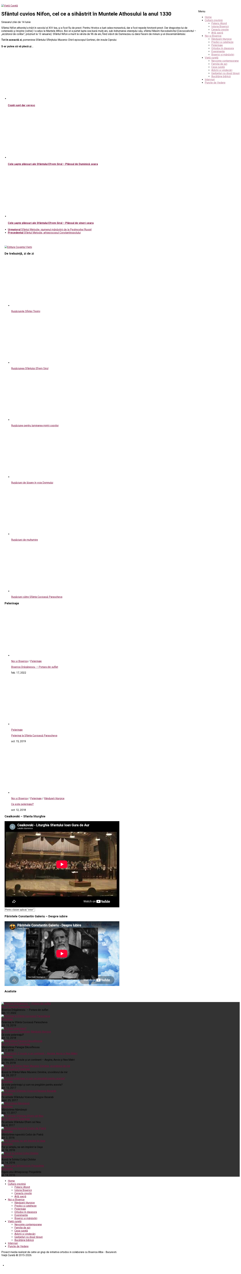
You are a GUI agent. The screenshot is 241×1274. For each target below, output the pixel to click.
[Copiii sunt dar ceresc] (50, 98)
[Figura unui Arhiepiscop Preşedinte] (22, 1165)
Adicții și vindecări (221, 70)
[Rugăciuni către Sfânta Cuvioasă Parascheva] (53, 591)
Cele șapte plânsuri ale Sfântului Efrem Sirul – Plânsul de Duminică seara (53, 164)
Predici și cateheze (222, 42)
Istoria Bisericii (220, 26)
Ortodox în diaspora (222, 48)
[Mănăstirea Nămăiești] (15, 1103)
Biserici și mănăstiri (222, 54)
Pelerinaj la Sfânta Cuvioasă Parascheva (34, 735)
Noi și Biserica (213, 35)
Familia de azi (219, 63)
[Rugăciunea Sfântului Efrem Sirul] (53, 362)
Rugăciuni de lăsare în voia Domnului (32, 482)
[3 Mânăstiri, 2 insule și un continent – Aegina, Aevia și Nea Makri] (39, 1053)
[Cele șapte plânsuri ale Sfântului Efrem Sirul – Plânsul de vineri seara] (50, 216)
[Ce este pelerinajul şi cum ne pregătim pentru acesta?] (33, 1078)
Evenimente (218, 51)
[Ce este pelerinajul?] (53, 792)
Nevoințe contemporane (225, 60)
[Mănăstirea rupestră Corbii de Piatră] (23, 1128)
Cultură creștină (214, 20)
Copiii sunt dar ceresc (21, 105)
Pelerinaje (217, 45)
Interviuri (210, 79)
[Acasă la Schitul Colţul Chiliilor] (20, 1153)
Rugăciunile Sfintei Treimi (25, 311)
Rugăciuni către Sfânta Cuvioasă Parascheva (36, 596)
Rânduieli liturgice (221, 39)
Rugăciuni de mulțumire (24, 539)
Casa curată (218, 67)
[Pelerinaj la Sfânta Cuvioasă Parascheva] (53, 724)
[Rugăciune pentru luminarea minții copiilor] (53, 419)
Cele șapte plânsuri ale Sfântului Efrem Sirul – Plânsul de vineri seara (51, 223)
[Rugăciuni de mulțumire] (53, 534)
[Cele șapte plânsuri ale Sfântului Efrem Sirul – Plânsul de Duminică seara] (50, 157)
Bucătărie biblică (221, 76)
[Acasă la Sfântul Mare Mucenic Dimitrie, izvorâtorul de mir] (35, 1066)
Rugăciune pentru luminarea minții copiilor (35, 425)
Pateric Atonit (219, 23)
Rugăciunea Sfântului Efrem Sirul (29, 368)
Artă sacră (217, 32)
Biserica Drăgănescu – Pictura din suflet (34, 667)
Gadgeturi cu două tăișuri (225, 73)
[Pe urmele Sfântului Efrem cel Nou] (22, 1115)
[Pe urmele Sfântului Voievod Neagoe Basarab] (28, 1090)
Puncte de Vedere (215, 82)
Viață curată (211, 57)
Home (208, 17)
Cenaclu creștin (220, 29)
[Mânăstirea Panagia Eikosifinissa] (21, 1041)
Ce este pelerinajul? (22, 804)
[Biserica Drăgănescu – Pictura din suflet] (53, 655)
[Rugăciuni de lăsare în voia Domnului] (53, 476)
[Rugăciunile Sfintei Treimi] (53, 305)
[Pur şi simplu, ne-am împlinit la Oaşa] (23, 1140)
